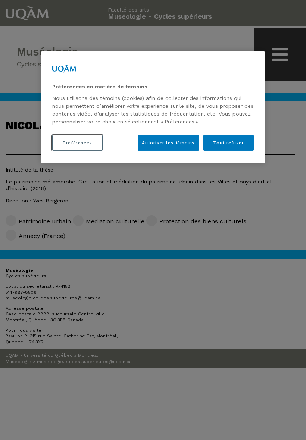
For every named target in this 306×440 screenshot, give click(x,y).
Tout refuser (228, 142)
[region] (153, 107)
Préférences (77, 142)
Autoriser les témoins (168, 142)
